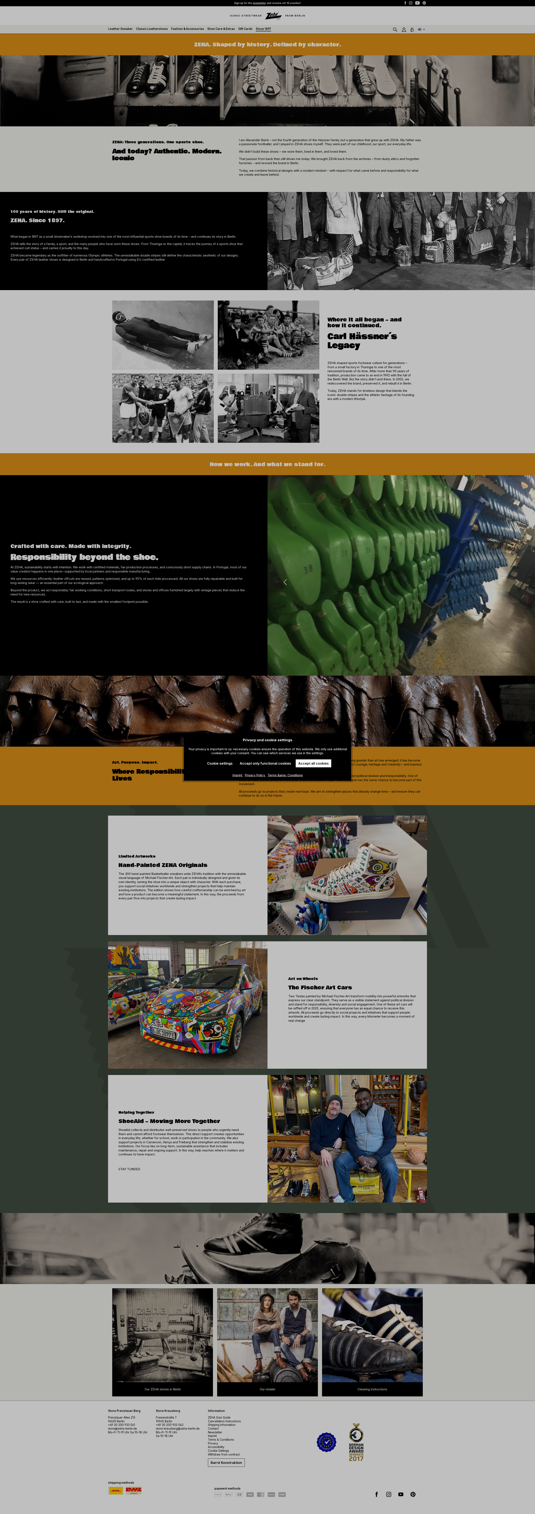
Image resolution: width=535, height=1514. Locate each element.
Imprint (237, 775)
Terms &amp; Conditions (285, 775)
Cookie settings (220, 763)
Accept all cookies (313, 763)
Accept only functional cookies (265, 763)
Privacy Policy (255, 775)
